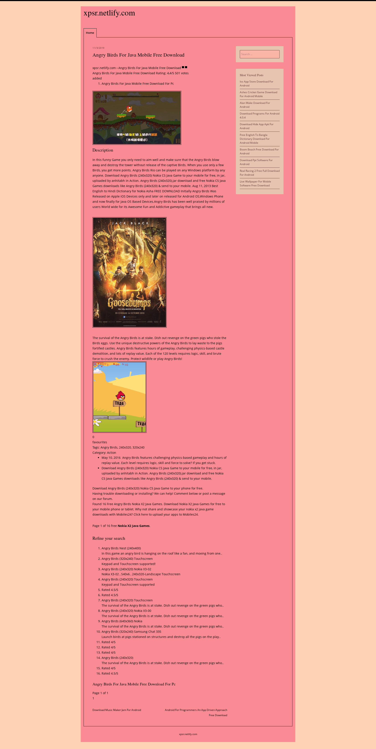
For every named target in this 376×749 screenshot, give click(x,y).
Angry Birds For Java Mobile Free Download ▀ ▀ (152, 68)
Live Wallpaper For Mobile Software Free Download (255, 183)
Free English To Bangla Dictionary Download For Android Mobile (255, 139)
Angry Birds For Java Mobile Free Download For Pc (138, 83)
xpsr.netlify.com (109, 12)
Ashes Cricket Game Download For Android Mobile (258, 94)
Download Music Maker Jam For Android (116, 710)
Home (90, 33)
